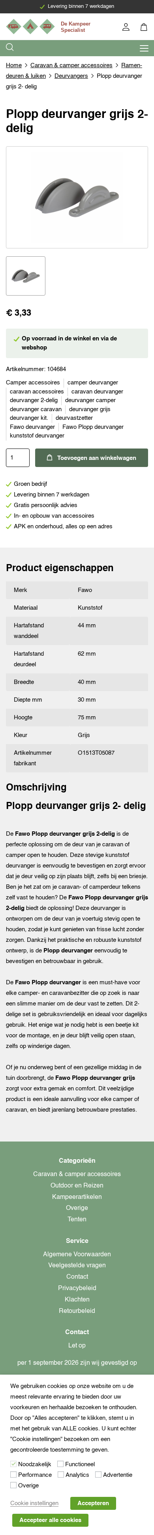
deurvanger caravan (36, 409)
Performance (35, 1475)
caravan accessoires (37, 392)
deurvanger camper (90, 400)
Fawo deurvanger (32, 427)
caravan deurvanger (97, 392)
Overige (77, 1208)
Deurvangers (71, 76)
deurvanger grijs (90, 409)
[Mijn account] (126, 28)
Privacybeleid (77, 1288)
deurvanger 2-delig (34, 400)
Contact (77, 1277)
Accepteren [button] (93, 1503)
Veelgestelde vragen (77, 1266)
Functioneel (80, 1464)
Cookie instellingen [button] (34, 1503)
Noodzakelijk (34, 1464)
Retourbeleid (77, 1311)
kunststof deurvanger (37, 436)
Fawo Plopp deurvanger (93, 427)
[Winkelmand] (144, 28)
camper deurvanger (93, 383)
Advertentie (117, 1475)
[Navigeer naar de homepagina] (49, 26)
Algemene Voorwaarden (77, 1255)
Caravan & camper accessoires (71, 65)
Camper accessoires (33, 383)
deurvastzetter (74, 418)
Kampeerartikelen (77, 1197)
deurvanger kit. (29, 418)
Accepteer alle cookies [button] (50, 1520)
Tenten (77, 1220)
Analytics (77, 1475)
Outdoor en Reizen (77, 1186)
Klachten (77, 1300)
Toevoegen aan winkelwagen (96, 458)
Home (14, 65)
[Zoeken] (10, 48)
